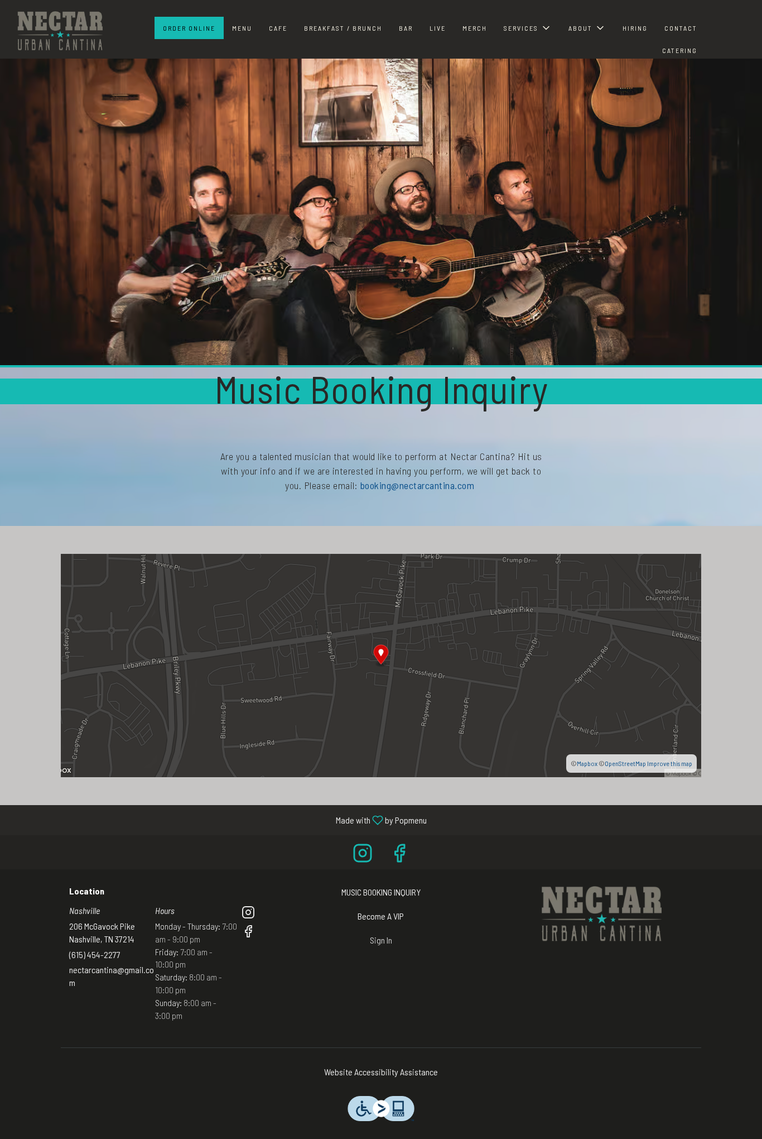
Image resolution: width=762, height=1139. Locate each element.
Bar (406, 28)
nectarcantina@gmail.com (111, 976)
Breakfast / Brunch (343, 28)
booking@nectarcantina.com (418, 485)
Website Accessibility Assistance (381, 1071)
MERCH (474, 28)
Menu (242, 28)
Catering (679, 50)
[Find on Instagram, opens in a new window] (363, 855)
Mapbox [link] (587, 763)
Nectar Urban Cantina (599, 914)
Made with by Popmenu (217, 819)
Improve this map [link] (669, 763)
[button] (527, 28)
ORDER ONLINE (189, 28)
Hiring (635, 28)
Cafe (278, 28)
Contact (680, 28)
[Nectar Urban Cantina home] (59, 31)
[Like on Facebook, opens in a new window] (399, 855)
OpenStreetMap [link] (625, 763)
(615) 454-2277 (94, 954)
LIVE (438, 28)
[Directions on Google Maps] (381, 664)
